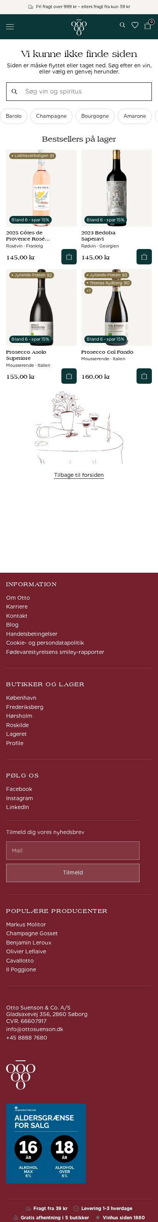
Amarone (134, 116)
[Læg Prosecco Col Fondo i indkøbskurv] (144, 376)
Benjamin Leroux (28, 942)
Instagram (19, 798)
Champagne (51, 116)
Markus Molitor (26, 924)
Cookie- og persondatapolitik (45, 643)
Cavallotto (20, 961)
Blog (12, 625)
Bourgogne (95, 116)
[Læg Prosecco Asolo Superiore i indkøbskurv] (69, 376)
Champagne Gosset (32, 933)
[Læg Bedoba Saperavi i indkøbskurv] (144, 256)
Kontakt (17, 616)
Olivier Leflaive (26, 951)
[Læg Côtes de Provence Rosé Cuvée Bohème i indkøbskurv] (69, 256)
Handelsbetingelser (32, 634)
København (21, 698)
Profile (14, 743)
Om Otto (18, 598)
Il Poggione (21, 969)
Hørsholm (19, 716)
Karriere (17, 606)
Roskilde (17, 725)
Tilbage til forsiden (79, 475)
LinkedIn (17, 807)
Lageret (16, 734)
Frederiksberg (24, 707)
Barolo (13, 116)
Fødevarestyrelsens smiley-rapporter (55, 652)
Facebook (19, 789)
